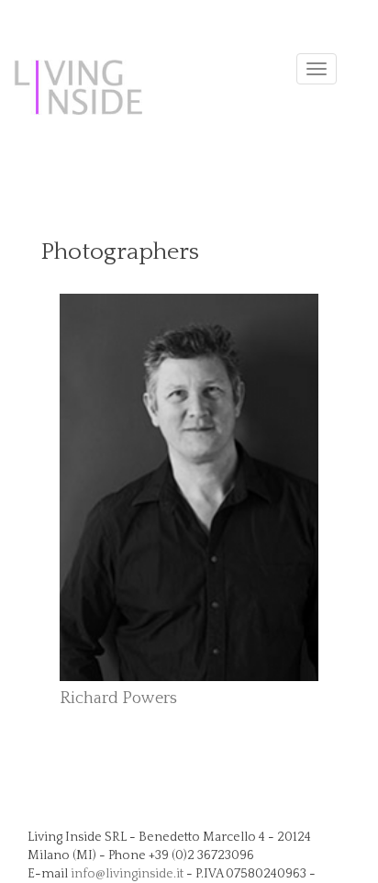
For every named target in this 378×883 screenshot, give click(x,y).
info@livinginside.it (127, 873)
